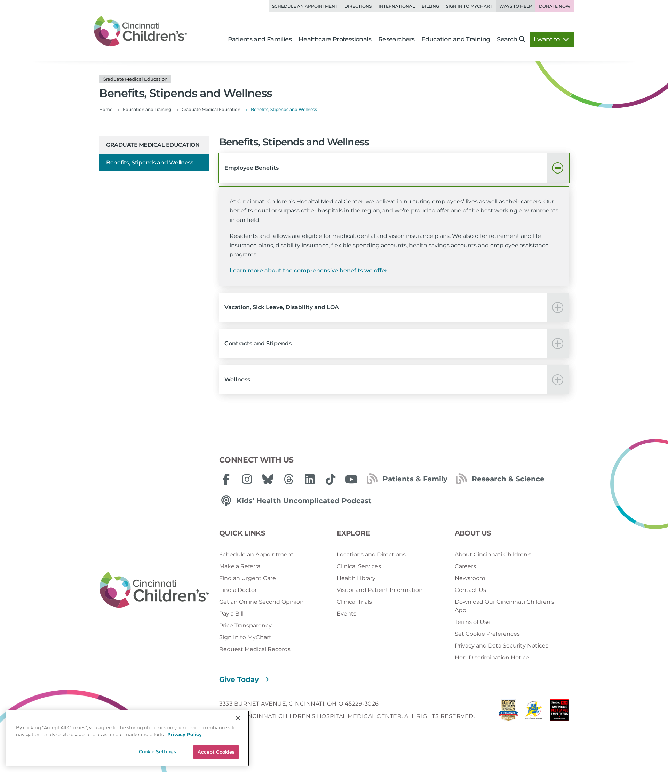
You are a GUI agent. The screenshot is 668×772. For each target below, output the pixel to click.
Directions (358, 6)
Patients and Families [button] (260, 39)
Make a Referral (240, 566)
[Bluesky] (268, 479)
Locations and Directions (371, 554)
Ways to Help (515, 6)
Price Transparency (245, 625)
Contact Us (470, 590)
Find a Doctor (238, 590)
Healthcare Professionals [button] (335, 39)
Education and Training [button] (455, 39)
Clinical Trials (354, 601)
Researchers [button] (396, 39)
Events (346, 613)
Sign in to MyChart (469, 6)
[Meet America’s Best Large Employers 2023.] (559, 712)
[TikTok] (330, 479)
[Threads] (289, 479)
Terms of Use (473, 622)
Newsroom (470, 578)
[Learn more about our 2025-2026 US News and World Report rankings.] (508, 712)
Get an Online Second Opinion (261, 601)
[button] (394, 168)
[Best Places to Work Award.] (534, 712)
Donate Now (555, 6)
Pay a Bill (231, 613)
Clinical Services (359, 566)
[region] (127, 738)
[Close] (238, 718)
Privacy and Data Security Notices (501, 645)
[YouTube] (351, 479)
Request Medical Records (255, 649)
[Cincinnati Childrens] (154, 590)
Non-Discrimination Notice (492, 657)
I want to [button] (547, 39)
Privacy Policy (184, 734)
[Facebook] (226, 479)
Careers (465, 566)
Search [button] (507, 39)
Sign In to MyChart (245, 637)
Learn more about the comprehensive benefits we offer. (309, 270)
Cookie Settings (157, 751)
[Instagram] (247, 479)
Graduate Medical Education (152, 145)
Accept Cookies (216, 752)
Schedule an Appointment (304, 6)
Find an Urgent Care (247, 578)
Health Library (356, 578)
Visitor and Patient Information (380, 590)
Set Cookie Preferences (487, 633)
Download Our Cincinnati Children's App (504, 605)
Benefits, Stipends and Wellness (149, 162)
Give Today (239, 679)
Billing (430, 6)
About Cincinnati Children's (493, 554)
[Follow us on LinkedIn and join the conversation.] (310, 479)
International (397, 6)
